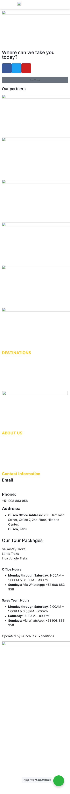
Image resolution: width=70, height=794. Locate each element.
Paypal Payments (13, 449)
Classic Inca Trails (13, 357)
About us (7, 377)
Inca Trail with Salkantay (17, 365)
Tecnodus (35, 788)
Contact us (9, 373)
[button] (35, 80)
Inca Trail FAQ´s (12, 369)
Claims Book (10, 441)
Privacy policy (11, 457)
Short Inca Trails (12, 361)
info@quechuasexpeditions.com (25, 486)
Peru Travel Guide (13, 453)
